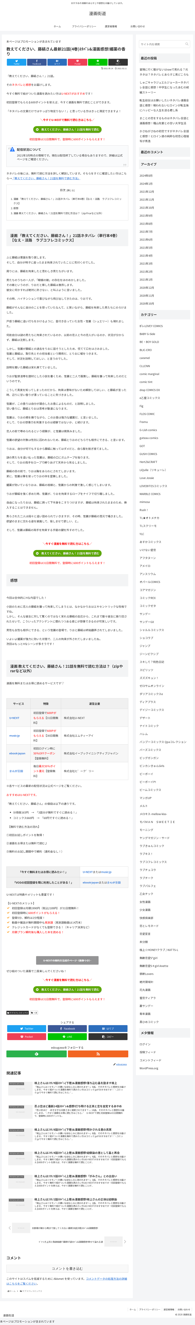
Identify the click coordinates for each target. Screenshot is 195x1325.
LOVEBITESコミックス (153, 486)
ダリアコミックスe (151, 694)
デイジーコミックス (152, 710)
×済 (35, 1012)
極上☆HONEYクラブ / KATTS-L (159, 950)
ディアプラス (148, 702)
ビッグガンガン (149, 758)
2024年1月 (146, 184)
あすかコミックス (150, 542)
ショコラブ (146, 638)
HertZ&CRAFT (148, 462)
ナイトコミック (149, 726)
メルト (144, 806)
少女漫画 (145, 910)
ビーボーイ (146, 774)
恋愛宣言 (145, 934)
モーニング (146, 830)
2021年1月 (146, 279)
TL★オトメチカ (149, 518)
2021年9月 (146, 215)
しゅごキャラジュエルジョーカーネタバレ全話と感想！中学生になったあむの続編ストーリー (164, 87)
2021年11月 (147, 199)
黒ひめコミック (149, 1022)
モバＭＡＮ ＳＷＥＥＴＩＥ (157, 822)
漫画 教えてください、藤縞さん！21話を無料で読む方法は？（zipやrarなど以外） (58, 213)
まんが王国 (16, 771)
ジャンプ (145, 646)
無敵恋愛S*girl (148, 958)
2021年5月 (146, 247)
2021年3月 (146, 263)
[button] (187, 44)
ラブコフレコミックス (18, 1012)
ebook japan (17, 753)
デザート (145, 718)
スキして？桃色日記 (152, 662)
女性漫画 (145, 902)
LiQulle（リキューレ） (154, 470)
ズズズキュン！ (149, 678)
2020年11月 (147, 295)
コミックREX (148, 598)
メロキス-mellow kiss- (153, 814)
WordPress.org (149, 1068)
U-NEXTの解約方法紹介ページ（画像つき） (67, 960)
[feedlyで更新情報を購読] (36, 1053)
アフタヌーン (148, 558)
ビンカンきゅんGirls (152, 766)
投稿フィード (148, 1052)
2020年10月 (147, 303)
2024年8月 (146, 175)
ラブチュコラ (148, 870)
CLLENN (145, 366)
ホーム (132, 1309)
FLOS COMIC (147, 414)
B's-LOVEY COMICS (151, 326)
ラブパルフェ (148, 886)
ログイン (145, 1044)
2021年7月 (146, 231)
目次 (63, 190)
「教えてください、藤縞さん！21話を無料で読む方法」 (46, 178)
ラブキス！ (146, 854)
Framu (144, 422)
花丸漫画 (145, 990)
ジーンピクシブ (149, 654)
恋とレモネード (149, 926)
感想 (15, 208)
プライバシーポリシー (149, 1309)
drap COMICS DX (150, 390)
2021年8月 (146, 224)
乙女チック (146, 894)
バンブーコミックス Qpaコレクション (163, 742)
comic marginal (149, 374)
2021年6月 (146, 239)
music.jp (14, 735)
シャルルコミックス (152, 630)
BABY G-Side (147, 334)
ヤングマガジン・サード (155, 838)
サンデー (145, 614)
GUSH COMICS (148, 454)
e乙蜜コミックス (150, 398)
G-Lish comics (148, 430)
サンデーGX (147, 622)
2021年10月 (147, 207)
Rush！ (144, 510)
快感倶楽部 (146, 918)
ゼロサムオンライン (152, 686)
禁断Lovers (146, 974)
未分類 (144, 942)
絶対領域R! (146, 982)
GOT (142, 446)
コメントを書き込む (67, 1268)
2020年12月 (147, 287)
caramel (145, 358)
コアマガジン (148, 590)
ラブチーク (146, 878)
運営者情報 (169, 1309)
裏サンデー (146, 1006)
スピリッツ (146, 670)
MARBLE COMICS (150, 494)
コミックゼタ (148, 606)
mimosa (145, 502)
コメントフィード (150, 1060)
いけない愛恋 (148, 550)
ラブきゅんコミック (152, 846)
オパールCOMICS (150, 582)
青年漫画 (145, 1014)
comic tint (146, 382)
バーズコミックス (150, 750)
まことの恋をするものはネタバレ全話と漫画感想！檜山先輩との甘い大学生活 (164, 120)
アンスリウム (148, 574)
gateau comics (149, 438)
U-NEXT (14, 718)
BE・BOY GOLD (149, 342)
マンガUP (146, 798)
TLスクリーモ (148, 526)
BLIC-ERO (146, 350)
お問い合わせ (183, 1309)
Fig (141, 406)
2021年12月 (147, 191)
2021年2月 (146, 271)
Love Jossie (147, 478)
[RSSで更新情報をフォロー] (98, 1053)
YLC (142, 534)
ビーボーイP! (148, 782)
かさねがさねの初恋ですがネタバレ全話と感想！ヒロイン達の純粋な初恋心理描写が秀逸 (164, 136)
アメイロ (145, 566)
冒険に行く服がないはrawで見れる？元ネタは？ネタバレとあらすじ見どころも (164, 71)
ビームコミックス (150, 790)
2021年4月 (146, 255)
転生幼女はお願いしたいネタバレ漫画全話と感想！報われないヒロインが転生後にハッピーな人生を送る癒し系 (164, 105)
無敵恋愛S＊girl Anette (154, 966)
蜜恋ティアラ (148, 998)
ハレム (144, 734)
